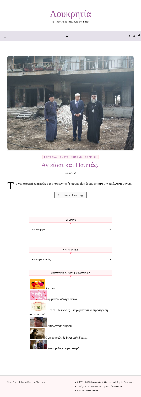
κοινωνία (77, 157)
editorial (50, 157)
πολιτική (91, 157)
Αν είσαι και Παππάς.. (70, 165)
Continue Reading (70, 195)
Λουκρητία (70, 13)
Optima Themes (36, 382)
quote (64, 157)
